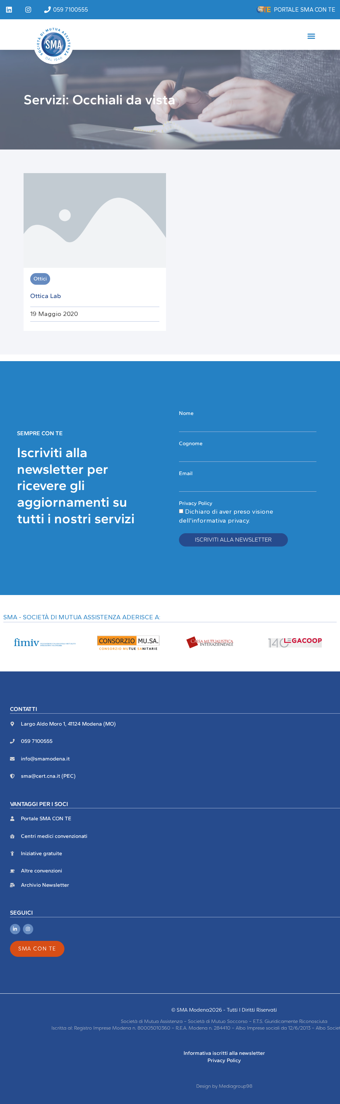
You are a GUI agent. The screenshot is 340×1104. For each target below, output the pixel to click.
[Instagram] (28, 929)
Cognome (191, 443)
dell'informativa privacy (214, 520)
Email (186, 473)
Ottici (40, 278)
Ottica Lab (45, 296)
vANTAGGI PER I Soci (39, 803)
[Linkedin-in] (15, 929)
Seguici (21, 912)
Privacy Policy (195, 503)
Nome (186, 413)
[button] (311, 36)
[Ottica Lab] (95, 220)
